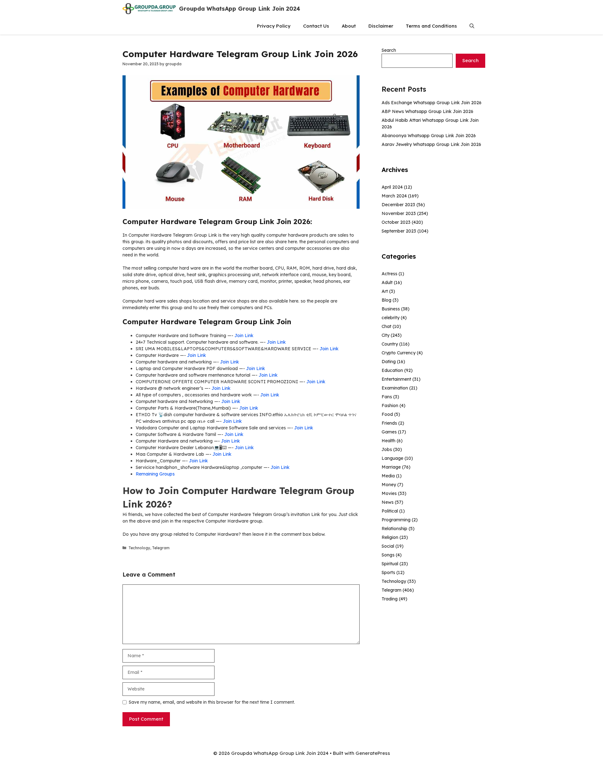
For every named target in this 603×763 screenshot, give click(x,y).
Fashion (390, 405)
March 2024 (394, 196)
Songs (388, 555)
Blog (386, 300)
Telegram (161, 547)
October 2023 (396, 222)
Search (389, 50)
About (349, 26)
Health (388, 440)
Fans (387, 397)
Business (391, 309)
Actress (389, 274)
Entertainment (396, 379)
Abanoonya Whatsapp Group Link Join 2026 (429, 135)
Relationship (394, 528)
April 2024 (392, 187)
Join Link (244, 335)
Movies (389, 493)
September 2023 (399, 231)
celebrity (390, 317)
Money (389, 484)
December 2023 (398, 204)
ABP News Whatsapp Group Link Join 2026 (427, 111)
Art (385, 291)
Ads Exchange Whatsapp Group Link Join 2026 (431, 102)
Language (392, 458)
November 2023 (399, 213)
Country (390, 344)
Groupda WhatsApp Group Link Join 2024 (239, 8)
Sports (388, 572)
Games (389, 432)
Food (387, 414)
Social (388, 546)
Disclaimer (380, 26)
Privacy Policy (274, 26)
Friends (389, 423)
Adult (387, 282)
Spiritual (390, 564)
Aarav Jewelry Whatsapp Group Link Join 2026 (431, 144)
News (388, 502)
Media (388, 476)
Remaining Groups (155, 474)
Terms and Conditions (431, 26)
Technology (139, 547)
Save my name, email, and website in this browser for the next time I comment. (212, 702)
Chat (386, 326)
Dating (389, 361)
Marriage (391, 467)
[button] (472, 26)
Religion (390, 537)
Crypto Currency (399, 353)
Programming (396, 520)
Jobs (387, 449)
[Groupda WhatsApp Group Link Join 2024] (149, 8)
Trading (390, 599)
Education (392, 370)
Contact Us (316, 26)
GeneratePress (373, 753)
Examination (395, 388)
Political (390, 511)
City (385, 335)
